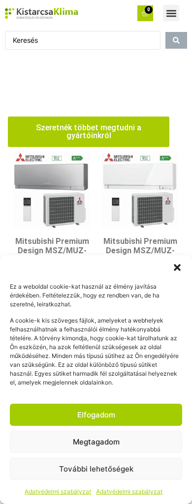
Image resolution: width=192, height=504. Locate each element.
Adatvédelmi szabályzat (58, 491)
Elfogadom (96, 414)
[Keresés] (176, 40)
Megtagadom (96, 441)
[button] (177, 267)
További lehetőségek (96, 469)
